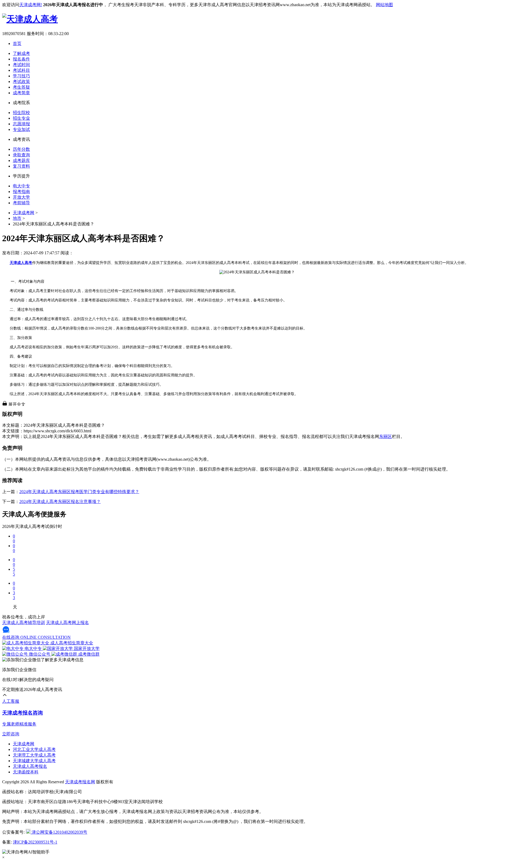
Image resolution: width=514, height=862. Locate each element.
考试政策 (21, 81)
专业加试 (21, 129)
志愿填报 (21, 124)
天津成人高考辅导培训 (23, 622)
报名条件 (21, 59)
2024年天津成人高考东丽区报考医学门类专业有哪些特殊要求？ (79, 491)
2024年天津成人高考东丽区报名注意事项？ (60, 501)
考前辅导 (21, 203)
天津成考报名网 (80, 782)
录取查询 (21, 155)
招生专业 (21, 118)
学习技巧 (21, 76)
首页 (17, 43)
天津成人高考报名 (30, 766)
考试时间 (21, 64)
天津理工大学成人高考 (34, 755)
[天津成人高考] (30, 19)
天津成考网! (30, 4)
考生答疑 (21, 87)
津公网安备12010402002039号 (59, 832)
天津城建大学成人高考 (34, 760)
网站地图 (384, 4)
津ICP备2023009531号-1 (35, 842)
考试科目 (21, 70)
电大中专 (21, 186)
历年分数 (21, 149)
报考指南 (21, 191)
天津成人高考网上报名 (67, 622)
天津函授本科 (26, 772)
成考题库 (21, 160)
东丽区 (385, 436)
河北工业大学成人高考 (34, 749)
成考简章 (21, 92)
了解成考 (21, 53)
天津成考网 (23, 212)
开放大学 (21, 197)
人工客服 (10, 701)
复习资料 (21, 166)
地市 (17, 218)
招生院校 (21, 112)
